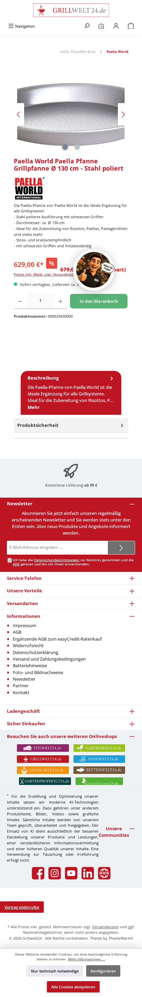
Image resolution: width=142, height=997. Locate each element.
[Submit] (121, 548)
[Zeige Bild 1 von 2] (65, 147)
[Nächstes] (123, 114)
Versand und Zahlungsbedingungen (49, 659)
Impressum (24, 625)
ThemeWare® (121, 938)
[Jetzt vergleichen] (101, 26)
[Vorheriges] (19, 114)
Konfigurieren (103, 971)
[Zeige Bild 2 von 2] (77, 147)
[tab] (71, 392)
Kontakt (21, 692)
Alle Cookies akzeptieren (73, 986)
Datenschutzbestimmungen (56, 560)
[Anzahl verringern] (20, 301)
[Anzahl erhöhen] (60, 301)
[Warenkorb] (131, 26)
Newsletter (24, 679)
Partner (20, 685)
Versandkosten (105, 926)
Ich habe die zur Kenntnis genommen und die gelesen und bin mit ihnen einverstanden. (73, 562)
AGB (16, 564)
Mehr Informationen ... (86, 959)
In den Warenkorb (99, 301)
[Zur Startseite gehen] (71, 10)
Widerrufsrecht (28, 645)
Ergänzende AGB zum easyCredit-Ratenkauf (57, 639)
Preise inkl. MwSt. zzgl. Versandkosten (46, 274)
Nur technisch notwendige (55, 971)
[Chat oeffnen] (93, 270)
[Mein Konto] (116, 26)
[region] (71, 114)
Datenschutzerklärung (35, 652)
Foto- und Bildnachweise (38, 672)
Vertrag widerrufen (21, 907)
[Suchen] (86, 26)
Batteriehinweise (30, 665)
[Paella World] (71, 188)
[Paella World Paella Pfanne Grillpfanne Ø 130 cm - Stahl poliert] (71, 114)
